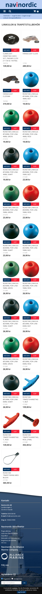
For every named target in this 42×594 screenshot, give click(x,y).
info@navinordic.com (13, 516)
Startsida (6, 16)
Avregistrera (18, 579)
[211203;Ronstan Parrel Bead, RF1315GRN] (11, 345)
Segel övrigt (26, 16)
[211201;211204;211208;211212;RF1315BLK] (11, 231)
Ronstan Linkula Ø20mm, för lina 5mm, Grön (10, 209)
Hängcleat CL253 (30, 53)
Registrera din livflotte (8, 540)
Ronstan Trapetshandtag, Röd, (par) (31, 437)
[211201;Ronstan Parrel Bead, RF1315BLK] (11, 382)
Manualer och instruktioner (10, 538)
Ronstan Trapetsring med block (11, 475)
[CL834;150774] (11, 39)
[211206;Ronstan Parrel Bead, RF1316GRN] (11, 269)
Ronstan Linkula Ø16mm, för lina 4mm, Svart (10, 172)
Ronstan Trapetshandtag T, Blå (30, 399)
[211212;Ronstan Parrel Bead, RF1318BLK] (11, 155)
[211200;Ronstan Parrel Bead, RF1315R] (31, 345)
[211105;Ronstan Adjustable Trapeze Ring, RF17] (11, 458)
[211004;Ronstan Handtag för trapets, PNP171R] (11, 420)
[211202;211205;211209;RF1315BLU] (31, 79)
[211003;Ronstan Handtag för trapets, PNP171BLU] (31, 382)
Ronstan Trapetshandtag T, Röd (10, 437)
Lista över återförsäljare (9, 533)
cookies (14, 588)
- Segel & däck (16, 16)
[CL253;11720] (31, 39)
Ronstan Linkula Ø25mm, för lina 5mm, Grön (10, 285)
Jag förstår (21, 592)
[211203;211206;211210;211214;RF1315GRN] (11, 117)
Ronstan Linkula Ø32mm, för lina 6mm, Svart (10, 399)
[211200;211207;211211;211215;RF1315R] (31, 117)
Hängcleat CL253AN (8, 95)
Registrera (6, 579)
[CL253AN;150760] (11, 79)
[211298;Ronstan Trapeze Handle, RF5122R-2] (31, 420)
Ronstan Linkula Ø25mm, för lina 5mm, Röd (30, 285)
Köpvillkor (4, 536)
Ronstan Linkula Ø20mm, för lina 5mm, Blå (30, 172)
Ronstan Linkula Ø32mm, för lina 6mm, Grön (10, 361)
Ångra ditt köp (6, 531)
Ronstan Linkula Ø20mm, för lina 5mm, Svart (10, 247)
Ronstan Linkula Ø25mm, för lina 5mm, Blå (30, 247)
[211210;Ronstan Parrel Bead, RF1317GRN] (11, 193)
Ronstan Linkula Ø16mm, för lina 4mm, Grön (10, 134)
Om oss (3, 543)
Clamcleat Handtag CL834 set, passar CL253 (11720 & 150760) (10, 57)
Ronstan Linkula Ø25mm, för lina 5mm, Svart (10, 323)
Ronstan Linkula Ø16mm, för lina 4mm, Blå (30, 96)
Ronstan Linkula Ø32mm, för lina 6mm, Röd (30, 361)
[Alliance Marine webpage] (12, 556)
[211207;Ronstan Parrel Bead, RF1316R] (31, 269)
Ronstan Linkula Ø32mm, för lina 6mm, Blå (30, 323)
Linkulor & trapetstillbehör (12, 18)
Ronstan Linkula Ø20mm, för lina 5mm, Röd (30, 209)
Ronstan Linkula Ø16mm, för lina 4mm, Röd (30, 134)
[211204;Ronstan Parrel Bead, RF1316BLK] (11, 307)
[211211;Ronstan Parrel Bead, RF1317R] (31, 193)
